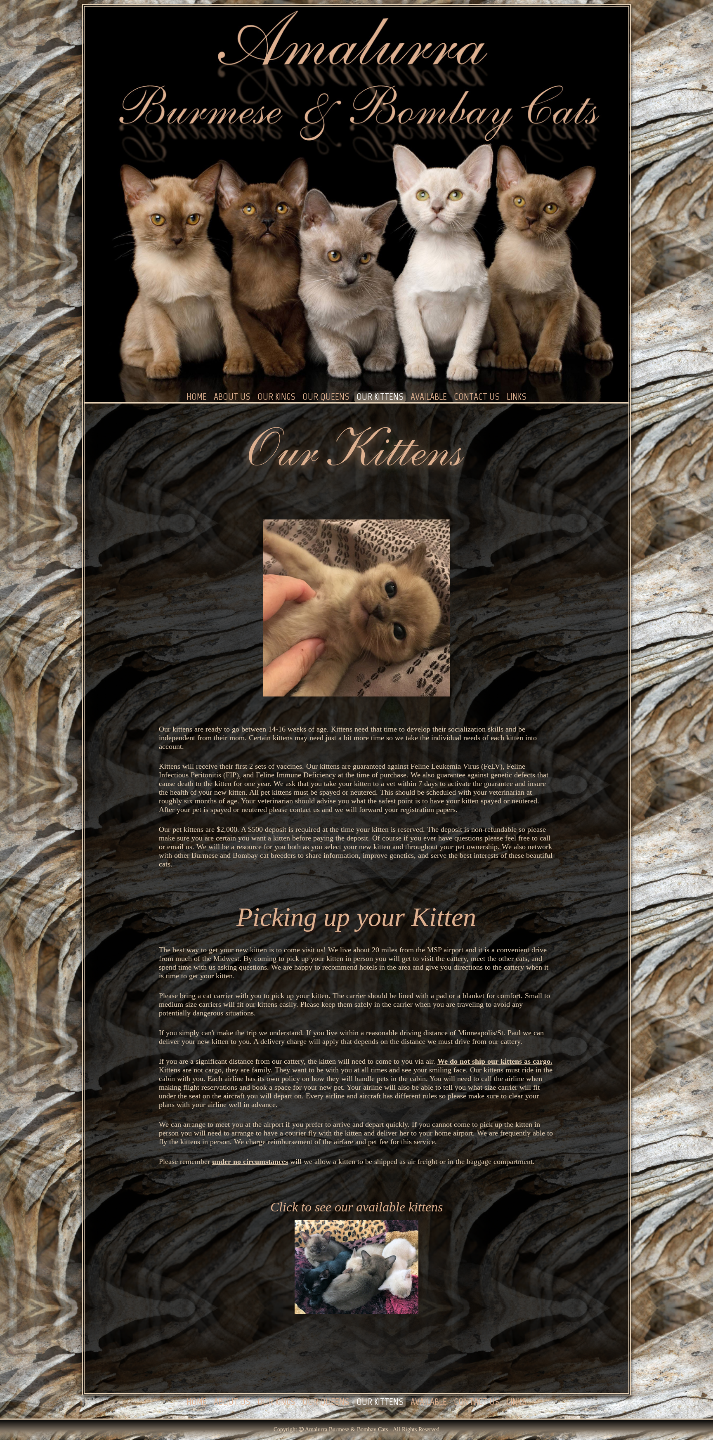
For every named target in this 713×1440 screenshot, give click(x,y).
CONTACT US (477, 396)
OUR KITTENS (380, 396)
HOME (197, 396)
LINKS (516, 396)
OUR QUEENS (325, 396)
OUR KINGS (276, 396)
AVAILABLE (429, 396)
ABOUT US (232, 396)
